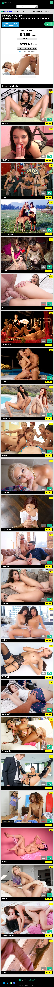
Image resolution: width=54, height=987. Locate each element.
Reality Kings (6, 529)
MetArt (4, 862)
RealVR (4, 455)
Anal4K (4, 308)
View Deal (48, 123)
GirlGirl (4, 640)
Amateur (11, 11)
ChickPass (5, 160)
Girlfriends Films (8, 935)
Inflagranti (5, 197)
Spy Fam (5, 972)
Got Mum (5, 566)
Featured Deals (33, 983)
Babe (28, 77)
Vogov (4, 788)
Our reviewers (42, 983)
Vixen (4, 382)
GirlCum (5, 603)
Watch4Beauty (7, 418)
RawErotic (5, 677)
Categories (19, 983)
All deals (6, 11)
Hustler (4, 899)
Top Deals (25, 983)
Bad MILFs (6, 492)
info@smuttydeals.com (29, 985)
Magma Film (6, 751)
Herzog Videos (7, 234)
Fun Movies (6, 271)
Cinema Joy (6, 345)
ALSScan (5, 123)
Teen (34, 77)
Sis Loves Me (6, 714)
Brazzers (5, 825)
